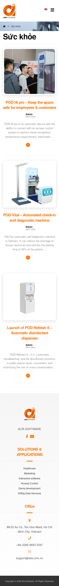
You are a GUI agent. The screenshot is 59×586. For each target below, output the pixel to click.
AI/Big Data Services (29, 493)
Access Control (29, 483)
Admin (29, 114)
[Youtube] (32, 435)
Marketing (29, 473)
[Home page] (4, 26)
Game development (29, 488)
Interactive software (29, 478)
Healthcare (29, 468)
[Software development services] (9, 10)
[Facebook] (27, 435)
